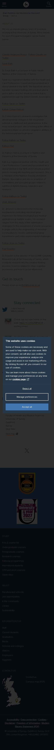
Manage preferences (27, 397)
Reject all (27, 388)
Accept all (27, 407)
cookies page (19, 379)
